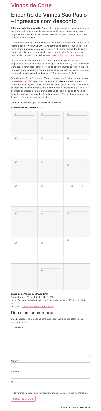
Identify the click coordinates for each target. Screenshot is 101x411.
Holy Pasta (83, 87)
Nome (15, 361)
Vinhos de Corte (31, 5)
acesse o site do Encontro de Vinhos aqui (64, 55)
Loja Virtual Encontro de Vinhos (37, 306)
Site (13, 382)
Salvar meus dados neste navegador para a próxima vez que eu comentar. (50, 393)
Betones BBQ (25, 81)
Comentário (17, 327)
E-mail (15, 372)
